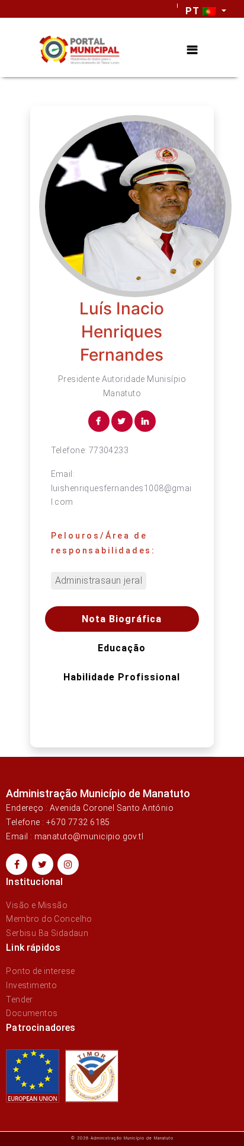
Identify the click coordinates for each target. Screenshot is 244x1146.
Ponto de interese (40, 971)
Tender (19, 999)
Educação (122, 648)
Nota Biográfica (122, 619)
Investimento (31, 985)
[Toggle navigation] (192, 50)
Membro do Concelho (49, 919)
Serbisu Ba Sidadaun (47, 933)
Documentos (31, 1013)
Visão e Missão (37, 905)
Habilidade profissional (121, 677)
